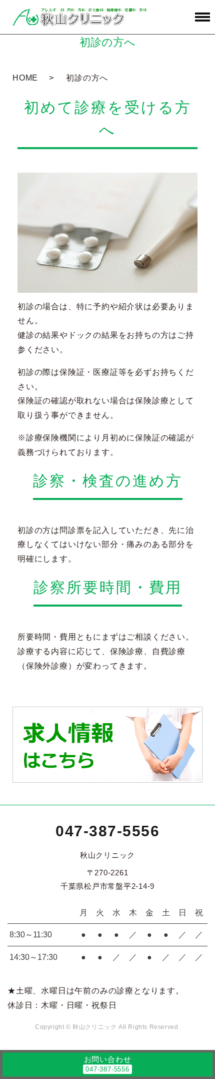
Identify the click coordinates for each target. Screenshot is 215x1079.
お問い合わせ (108, 1059)
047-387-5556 (108, 831)
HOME (25, 78)
